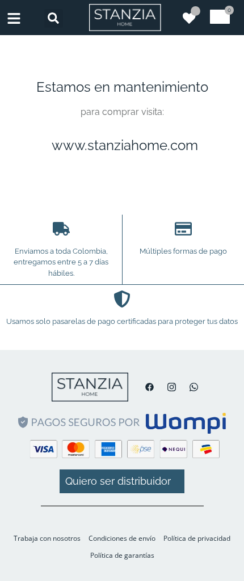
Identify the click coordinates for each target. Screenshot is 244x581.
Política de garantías (122, 555)
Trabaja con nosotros (47, 538)
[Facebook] (147, 387)
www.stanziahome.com (125, 145)
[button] (53, 18)
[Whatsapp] (191, 387)
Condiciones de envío (122, 538)
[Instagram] (169, 387)
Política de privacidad (196, 538)
